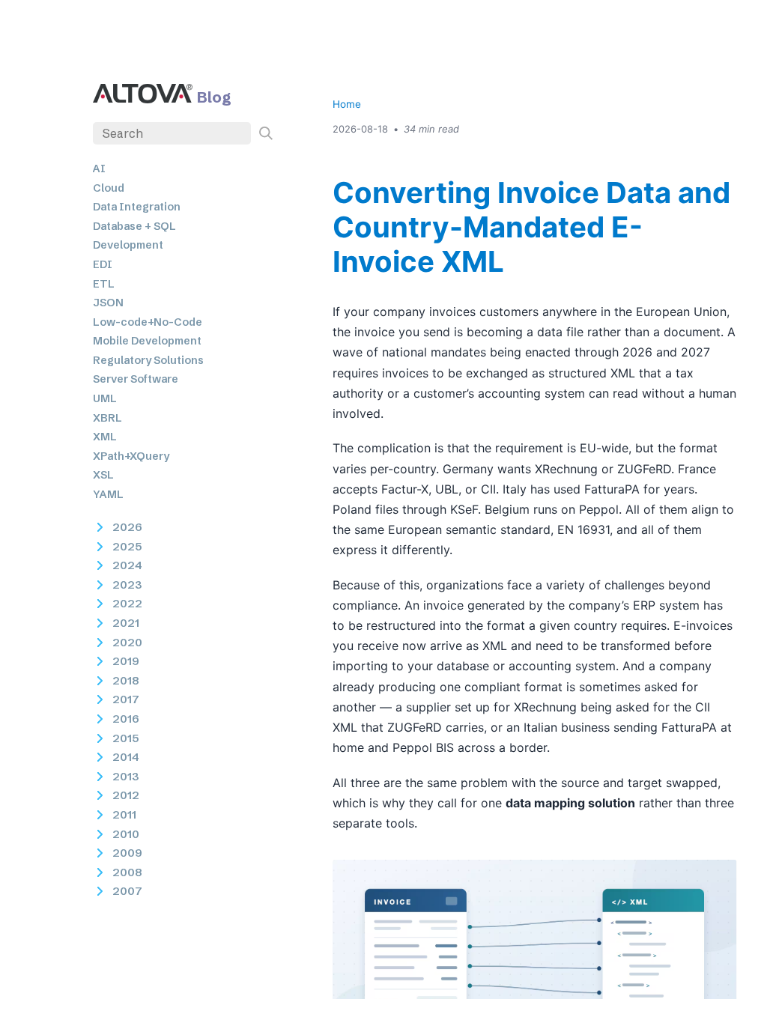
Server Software (135, 379)
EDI (102, 264)
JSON (108, 302)
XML (105, 436)
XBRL (107, 418)
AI (99, 168)
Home (347, 104)
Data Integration (137, 206)
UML (105, 398)
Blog (214, 97)
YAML (108, 494)
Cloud (108, 188)
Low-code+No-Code (147, 322)
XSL (103, 475)
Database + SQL (134, 226)
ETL (104, 284)
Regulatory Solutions (148, 360)
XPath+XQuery (131, 456)
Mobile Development (147, 340)
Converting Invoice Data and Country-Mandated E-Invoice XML (531, 227)
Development (128, 245)
